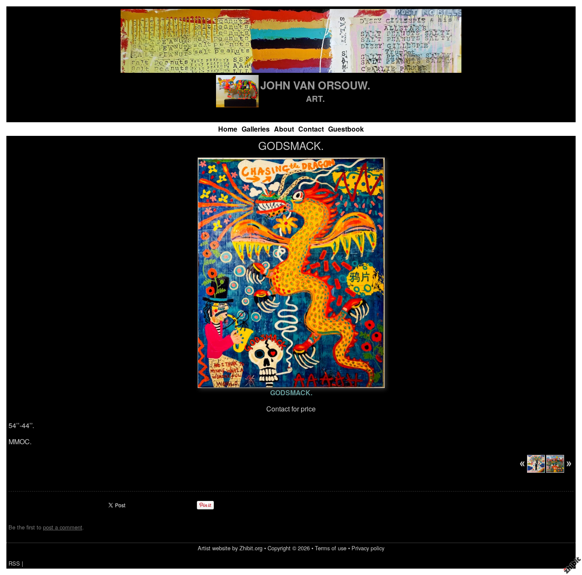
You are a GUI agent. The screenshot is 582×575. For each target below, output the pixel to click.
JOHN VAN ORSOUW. (315, 85)
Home (227, 129)
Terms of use (330, 548)
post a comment (62, 527)
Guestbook (346, 129)
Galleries (256, 129)
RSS (14, 563)
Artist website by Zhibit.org (230, 548)
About (284, 129)
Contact (311, 129)
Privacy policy (368, 548)
